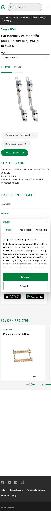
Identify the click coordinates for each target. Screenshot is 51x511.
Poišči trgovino (12, 153)
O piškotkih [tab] (41, 230)
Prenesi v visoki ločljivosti (17, 135)
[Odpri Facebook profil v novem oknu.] (3, 482)
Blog (14, 495)
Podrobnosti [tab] (25, 230)
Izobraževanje (16, 490)
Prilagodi (24, 286)
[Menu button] (47, 7)
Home (8, 17)
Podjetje (5, 495)
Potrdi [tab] (9, 230)
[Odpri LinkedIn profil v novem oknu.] (16, 482)
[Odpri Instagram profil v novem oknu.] (22, 482)
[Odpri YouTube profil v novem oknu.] (9, 482)
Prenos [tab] (17, 67)
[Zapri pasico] (47, 222)
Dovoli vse (25, 277)
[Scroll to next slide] (33, 384)
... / (3, 21)
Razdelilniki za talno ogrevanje (33, 17)
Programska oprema (35, 490)
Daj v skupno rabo (13, 144)
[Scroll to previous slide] (28, 384)
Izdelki (15, 17)
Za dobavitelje (7, 507)
